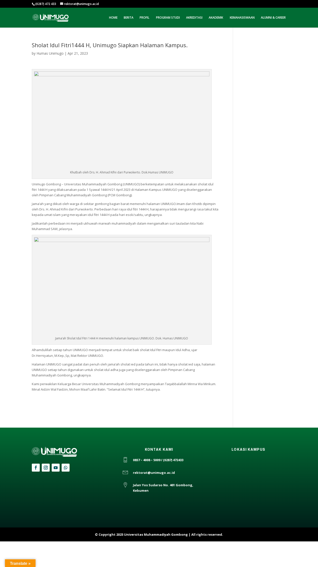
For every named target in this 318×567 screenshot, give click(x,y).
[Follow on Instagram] (46, 468)
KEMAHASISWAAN (242, 18)
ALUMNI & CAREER (273, 18)
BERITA (128, 18)
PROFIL (144, 18)
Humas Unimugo (50, 53)
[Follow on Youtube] (56, 468)
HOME (113, 18)
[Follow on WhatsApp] (66, 468)
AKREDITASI (194, 18)
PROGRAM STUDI (168, 18)
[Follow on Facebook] (36, 468)
